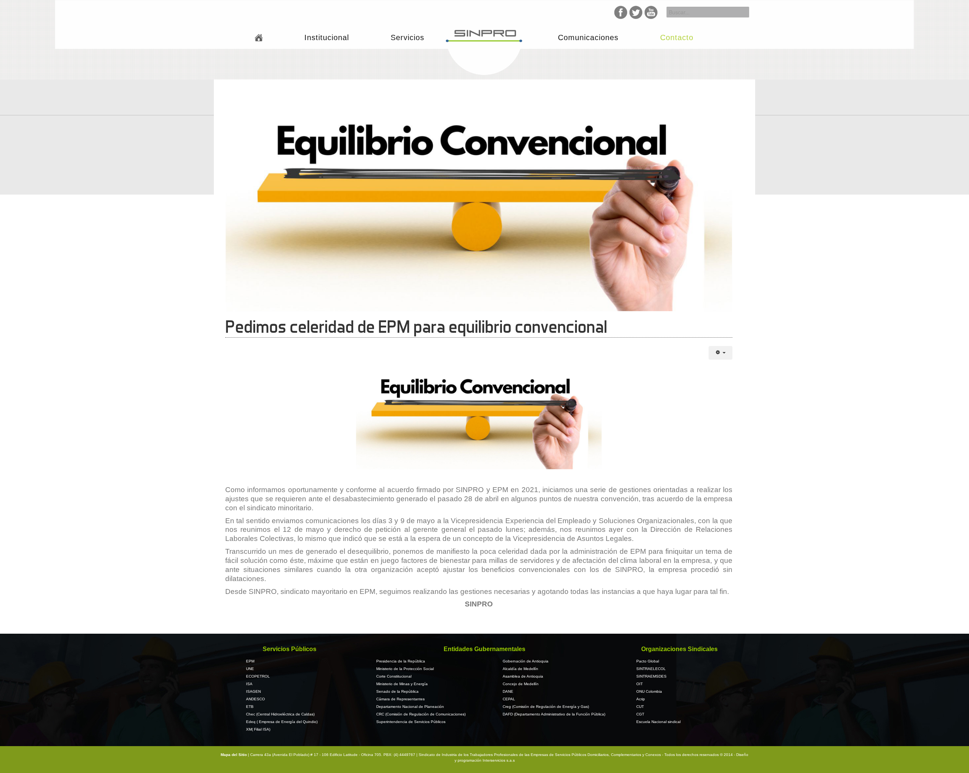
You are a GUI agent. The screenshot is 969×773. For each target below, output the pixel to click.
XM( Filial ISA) (258, 729)
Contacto (676, 37)
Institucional (326, 37)
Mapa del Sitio (234, 755)
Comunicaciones (588, 37)
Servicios (407, 37)
